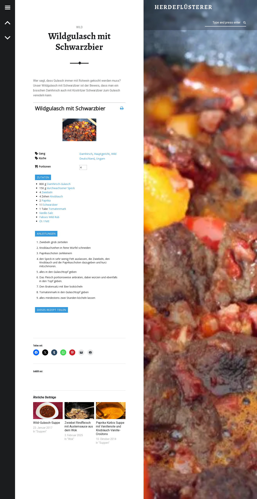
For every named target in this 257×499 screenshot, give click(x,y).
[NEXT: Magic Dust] (7, 22)
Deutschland (87, 158)
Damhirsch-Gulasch (59, 184)
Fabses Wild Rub (49, 217)
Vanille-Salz (46, 213)
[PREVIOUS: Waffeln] (7, 37)
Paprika (46, 200)
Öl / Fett (44, 221)
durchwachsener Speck (61, 188)
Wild (79, 27)
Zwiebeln (47, 192)
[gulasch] (79, 140)
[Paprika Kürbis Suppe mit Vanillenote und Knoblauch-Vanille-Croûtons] (110, 410)
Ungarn (100, 158)
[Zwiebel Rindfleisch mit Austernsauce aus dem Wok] (79, 410)
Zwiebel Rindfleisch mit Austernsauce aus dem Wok (79, 426)
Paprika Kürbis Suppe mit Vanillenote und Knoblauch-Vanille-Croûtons (110, 428)
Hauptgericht (102, 154)
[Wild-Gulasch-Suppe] (48, 410)
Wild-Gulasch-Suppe (46, 422)
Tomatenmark (57, 209)
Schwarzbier (50, 204)
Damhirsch (86, 154)
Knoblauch (56, 196)
